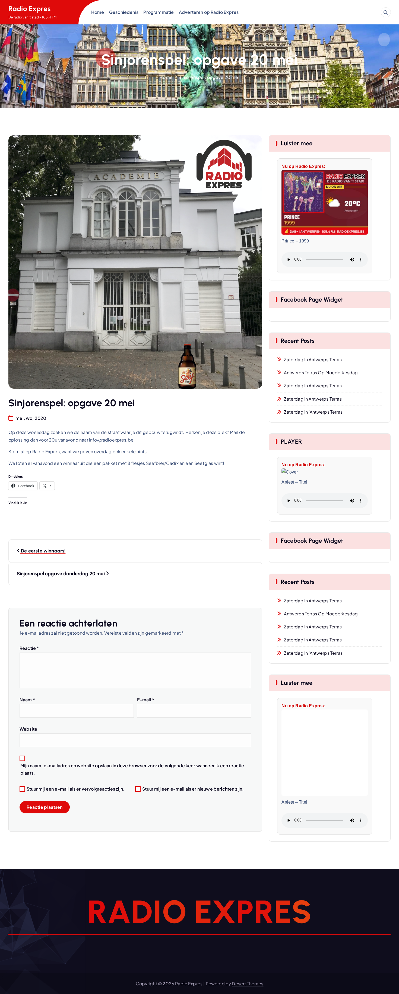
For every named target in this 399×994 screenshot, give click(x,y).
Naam (27, 699)
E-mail (145, 699)
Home (97, 12)
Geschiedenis (123, 12)
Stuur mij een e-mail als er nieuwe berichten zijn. (193, 789)
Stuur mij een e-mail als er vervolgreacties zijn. (76, 789)
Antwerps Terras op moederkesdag (321, 372)
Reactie (29, 648)
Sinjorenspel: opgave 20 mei (208, 77)
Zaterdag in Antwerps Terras (312, 359)
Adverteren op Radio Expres (209, 12)
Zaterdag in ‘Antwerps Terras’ (314, 412)
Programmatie (158, 12)
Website (28, 729)
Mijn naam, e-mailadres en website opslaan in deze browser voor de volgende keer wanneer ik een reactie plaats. (132, 769)
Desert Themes (247, 983)
